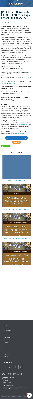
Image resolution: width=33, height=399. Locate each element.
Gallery (6, 342)
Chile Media (18, 396)
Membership (7, 330)
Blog (5, 339)
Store (5, 351)
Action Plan (23, 124)
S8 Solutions (11, 396)
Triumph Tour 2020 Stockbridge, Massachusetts (17, 209)
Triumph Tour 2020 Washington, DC (16, 267)
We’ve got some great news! (16, 180)
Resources (7, 337)
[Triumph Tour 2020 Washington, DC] (16, 253)
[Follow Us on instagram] (15, 367)
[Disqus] (16, 297)
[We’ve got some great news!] (16, 167)
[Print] (9, 22)
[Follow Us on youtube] (20, 367)
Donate (6, 356)
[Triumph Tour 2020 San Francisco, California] (16, 224)
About (6, 325)
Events (6, 345)
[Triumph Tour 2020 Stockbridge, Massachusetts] (16, 195)
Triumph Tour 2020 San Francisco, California (17, 238)
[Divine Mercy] (16, 3)
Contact (6, 354)
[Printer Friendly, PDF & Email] (5, 146)
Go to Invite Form (19, 133)
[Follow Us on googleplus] (10, 367)
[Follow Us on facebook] (5, 367)
